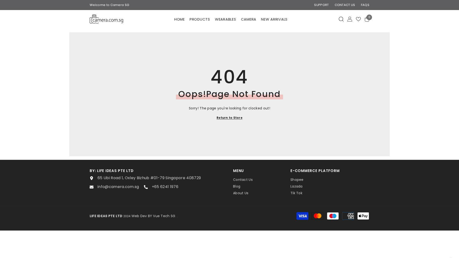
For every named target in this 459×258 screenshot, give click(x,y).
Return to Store (229, 118)
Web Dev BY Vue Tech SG (153, 216)
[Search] (341, 19)
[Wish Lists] (358, 19)
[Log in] (349, 19)
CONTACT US (345, 5)
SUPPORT (321, 5)
